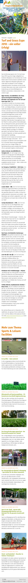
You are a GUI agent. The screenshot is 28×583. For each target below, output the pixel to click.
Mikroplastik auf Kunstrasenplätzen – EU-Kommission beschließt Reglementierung (14, 395)
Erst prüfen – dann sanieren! (10, 359)
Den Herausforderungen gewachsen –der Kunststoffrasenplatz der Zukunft (13, 432)
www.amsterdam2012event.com (14, 316)
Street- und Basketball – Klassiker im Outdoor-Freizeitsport (12, 555)
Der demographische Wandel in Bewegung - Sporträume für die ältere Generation (14, 471)
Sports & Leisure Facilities (10, 356)
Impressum (19, 581)
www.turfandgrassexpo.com (9, 317)
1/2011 (14, 38)
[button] (9, 33)
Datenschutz (22, 579)
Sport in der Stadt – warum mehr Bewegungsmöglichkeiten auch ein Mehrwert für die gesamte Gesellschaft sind (13, 512)
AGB (24, 581)
